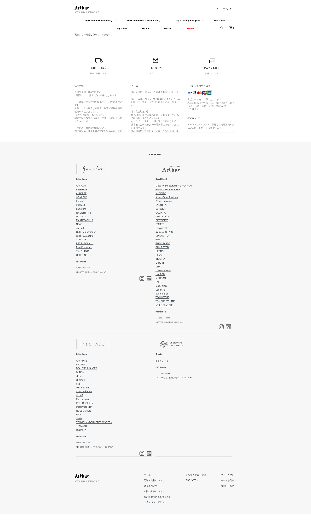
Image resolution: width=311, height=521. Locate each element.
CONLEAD (81, 197)
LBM (158, 266)
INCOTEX (160, 258)
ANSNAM (81, 185)
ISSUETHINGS (83, 212)
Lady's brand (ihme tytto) (187, 20)
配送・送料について (154, 480)
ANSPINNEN (82, 360)
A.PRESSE (81, 189)
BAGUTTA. (161, 204)
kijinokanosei (82, 387)
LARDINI (160, 262)
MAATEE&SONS (84, 220)
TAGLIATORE (162, 297)
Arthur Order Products (167, 197)
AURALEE (81, 193)
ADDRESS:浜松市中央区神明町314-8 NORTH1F (174, 378)
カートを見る (227, 480)
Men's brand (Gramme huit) (98, 20)
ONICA (79, 395)
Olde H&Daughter (85, 235)
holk (78, 383)
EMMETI (160, 224)
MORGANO (161, 278)
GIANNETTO (162, 235)
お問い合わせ (227, 485)
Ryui (78, 414)
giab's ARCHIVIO (164, 231)
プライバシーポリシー (155, 502)
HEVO (159, 255)
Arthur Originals (164, 201)
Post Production (84, 247)
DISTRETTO (162, 220)
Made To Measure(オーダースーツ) (174, 185)
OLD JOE (81, 239)
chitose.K (81, 379)
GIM (158, 239)
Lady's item (121, 28)
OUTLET (190, 28)
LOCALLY (81, 216)
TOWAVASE (82, 426)
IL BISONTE (162, 360)
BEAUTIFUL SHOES (86, 368)
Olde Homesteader (86, 231)
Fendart (80, 201)
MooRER (160, 274)
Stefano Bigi (162, 293)
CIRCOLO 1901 (164, 216)
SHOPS (145, 28)
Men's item (219, 20)
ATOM (195, 480)
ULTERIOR (81, 255)
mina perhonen (84, 391)
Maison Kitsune (163, 270)
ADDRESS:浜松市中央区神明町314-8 (169, 322)
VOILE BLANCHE (164, 305)
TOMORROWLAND (165, 301)
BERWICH (161, 208)
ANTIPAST (81, 364)
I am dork (81, 208)
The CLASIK (82, 251)
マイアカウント (224, 8)
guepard (80, 204)
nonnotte (80, 228)
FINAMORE (161, 228)
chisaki (79, 376)
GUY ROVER (162, 247)
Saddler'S (160, 289)
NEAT (79, 224)
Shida (79, 418)
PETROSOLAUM (84, 243)
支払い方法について (154, 491)
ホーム (147, 474)
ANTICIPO (161, 193)
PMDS (159, 281)
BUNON (80, 372)
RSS (188, 480)
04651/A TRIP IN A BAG (168, 189)
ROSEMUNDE (83, 410)
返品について (150, 485)
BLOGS (167, 28)
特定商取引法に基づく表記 (157, 496)
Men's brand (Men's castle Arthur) (143, 20)
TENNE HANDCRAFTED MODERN (94, 422)
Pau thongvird (83, 399)
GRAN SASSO (163, 243)
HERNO (160, 251)
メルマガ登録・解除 (196, 474)
